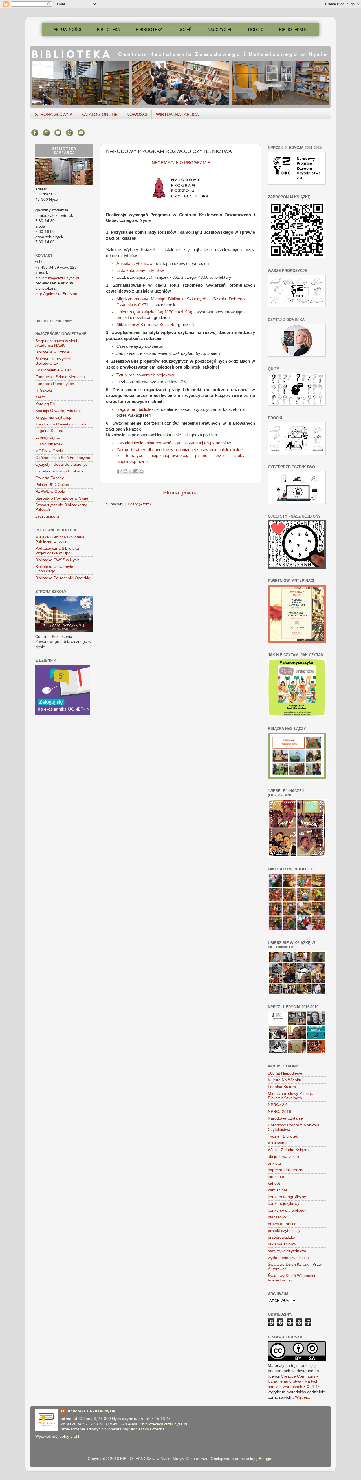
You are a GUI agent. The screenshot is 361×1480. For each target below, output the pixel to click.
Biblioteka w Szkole (52, 352)
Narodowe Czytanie (285, 1118)
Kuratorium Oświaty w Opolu (60, 424)
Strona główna (180, 493)
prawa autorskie (282, 1224)
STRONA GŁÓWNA (53, 114)
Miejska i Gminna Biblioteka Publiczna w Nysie (59, 539)
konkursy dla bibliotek (287, 1210)
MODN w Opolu (49, 451)
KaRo (40, 397)
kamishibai (277, 1190)
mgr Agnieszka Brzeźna (56, 294)
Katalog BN (45, 404)
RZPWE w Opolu (50, 491)
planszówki (277, 1217)
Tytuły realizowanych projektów (145, 375)
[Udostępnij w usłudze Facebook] (136, 471)
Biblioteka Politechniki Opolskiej (63, 578)
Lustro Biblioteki (49, 444)
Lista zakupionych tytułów (140, 270)
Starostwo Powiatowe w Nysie (61, 498)
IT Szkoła (43, 390)
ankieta (274, 1163)
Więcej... (302, 1397)
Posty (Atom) (139, 504)
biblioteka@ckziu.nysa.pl (57, 278)
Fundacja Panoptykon (54, 384)
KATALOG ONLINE (99, 114)
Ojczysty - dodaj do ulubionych (62, 464)
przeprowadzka (281, 1237)
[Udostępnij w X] (131, 471)
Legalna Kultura (49, 431)
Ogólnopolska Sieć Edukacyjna (62, 458)
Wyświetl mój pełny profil (57, 1436)
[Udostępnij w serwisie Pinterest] (141, 471)
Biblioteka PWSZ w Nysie (57, 560)
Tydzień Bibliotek (283, 1136)
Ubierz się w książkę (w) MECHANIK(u (153, 312)
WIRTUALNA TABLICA (177, 114)
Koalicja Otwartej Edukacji (58, 411)
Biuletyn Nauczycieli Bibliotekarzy (53, 361)
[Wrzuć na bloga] (125, 471)
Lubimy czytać (48, 437)
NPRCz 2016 (279, 1111)
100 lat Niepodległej (285, 1073)
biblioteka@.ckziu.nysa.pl (164, 1424)
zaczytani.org (47, 516)
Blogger (265, 1459)
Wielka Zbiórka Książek (288, 1150)
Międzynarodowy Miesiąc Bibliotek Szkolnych (290, 1095)
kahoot (274, 1183)
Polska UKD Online (52, 485)
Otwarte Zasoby (49, 478)
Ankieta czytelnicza (134, 263)
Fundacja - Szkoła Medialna (60, 377)
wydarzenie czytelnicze (288, 1258)
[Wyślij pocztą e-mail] (120, 471)
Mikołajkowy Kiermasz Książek (145, 324)
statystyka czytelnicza (287, 1251)
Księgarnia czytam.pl (53, 417)
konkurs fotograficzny (287, 1197)
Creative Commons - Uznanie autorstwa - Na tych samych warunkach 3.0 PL (293, 1381)
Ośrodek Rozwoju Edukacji (59, 471)
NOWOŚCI (136, 114)
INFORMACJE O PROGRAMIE (180, 163)
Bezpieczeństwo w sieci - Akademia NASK (57, 343)
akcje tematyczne (283, 1156)
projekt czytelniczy (284, 1231)
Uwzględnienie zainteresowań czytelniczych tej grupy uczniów (174, 443)
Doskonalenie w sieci (53, 370)
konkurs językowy (283, 1204)
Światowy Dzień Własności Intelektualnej (291, 1278)
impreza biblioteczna (286, 1170)
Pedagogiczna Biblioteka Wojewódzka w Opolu (57, 550)
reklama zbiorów (282, 1244)
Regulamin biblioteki (135, 409)
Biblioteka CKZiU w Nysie (90, 1411)
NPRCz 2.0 (278, 1105)
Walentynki (277, 1143)
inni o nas (276, 1176)
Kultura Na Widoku (284, 1080)
